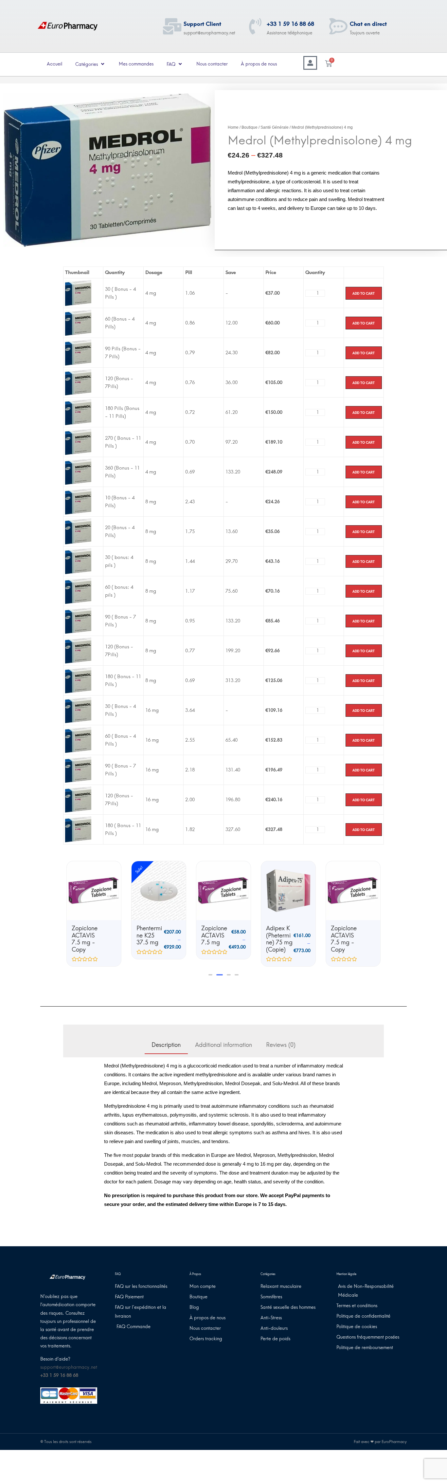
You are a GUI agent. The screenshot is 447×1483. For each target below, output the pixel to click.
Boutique (249, 127)
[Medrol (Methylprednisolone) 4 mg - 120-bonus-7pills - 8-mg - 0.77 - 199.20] (78, 650)
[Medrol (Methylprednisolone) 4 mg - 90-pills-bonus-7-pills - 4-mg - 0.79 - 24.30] (78, 352)
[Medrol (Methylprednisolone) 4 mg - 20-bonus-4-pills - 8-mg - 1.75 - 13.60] (78, 531)
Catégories (86, 64)
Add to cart (363, 293)
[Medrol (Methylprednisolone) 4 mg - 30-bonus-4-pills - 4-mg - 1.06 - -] (78, 293)
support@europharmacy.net (68, 1367)
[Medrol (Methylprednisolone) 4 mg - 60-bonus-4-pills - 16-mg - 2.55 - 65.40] (78, 740)
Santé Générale (274, 127)
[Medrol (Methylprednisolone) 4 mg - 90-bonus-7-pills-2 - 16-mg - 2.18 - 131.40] (78, 769)
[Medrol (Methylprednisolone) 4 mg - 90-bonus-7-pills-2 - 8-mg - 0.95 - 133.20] (78, 620)
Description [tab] (166, 1044)
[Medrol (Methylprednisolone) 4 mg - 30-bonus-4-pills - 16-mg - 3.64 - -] (78, 710)
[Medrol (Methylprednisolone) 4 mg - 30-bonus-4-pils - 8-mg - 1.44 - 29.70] (78, 561)
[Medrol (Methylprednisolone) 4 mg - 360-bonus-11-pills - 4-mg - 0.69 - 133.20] (78, 471)
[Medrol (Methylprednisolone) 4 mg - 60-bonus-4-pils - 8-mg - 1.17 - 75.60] (78, 591)
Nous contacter (212, 64)
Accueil (54, 64)
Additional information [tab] (223, 1044)
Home (233, 127)
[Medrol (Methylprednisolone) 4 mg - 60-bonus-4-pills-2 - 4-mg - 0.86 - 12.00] (78, 322)
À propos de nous (259, 64)
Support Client (202, 24)
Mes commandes (136, 64)
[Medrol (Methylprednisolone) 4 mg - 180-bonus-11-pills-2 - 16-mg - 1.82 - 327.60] (78, 829)
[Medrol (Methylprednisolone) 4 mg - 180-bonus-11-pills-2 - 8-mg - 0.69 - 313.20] (78, 680)
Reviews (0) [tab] (280, 1044)
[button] (210, 974)
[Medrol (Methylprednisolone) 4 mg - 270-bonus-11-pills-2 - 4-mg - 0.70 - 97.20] (78, 442)
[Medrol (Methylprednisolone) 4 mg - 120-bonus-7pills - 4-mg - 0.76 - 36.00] (78, 382)
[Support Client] (172, 26)
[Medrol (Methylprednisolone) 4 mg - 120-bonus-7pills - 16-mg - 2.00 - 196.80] (78, 799)
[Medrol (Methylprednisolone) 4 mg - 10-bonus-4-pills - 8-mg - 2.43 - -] (78, 501)
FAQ (171, 64)
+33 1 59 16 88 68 (290, 24)
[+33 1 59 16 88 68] (255, 26)
